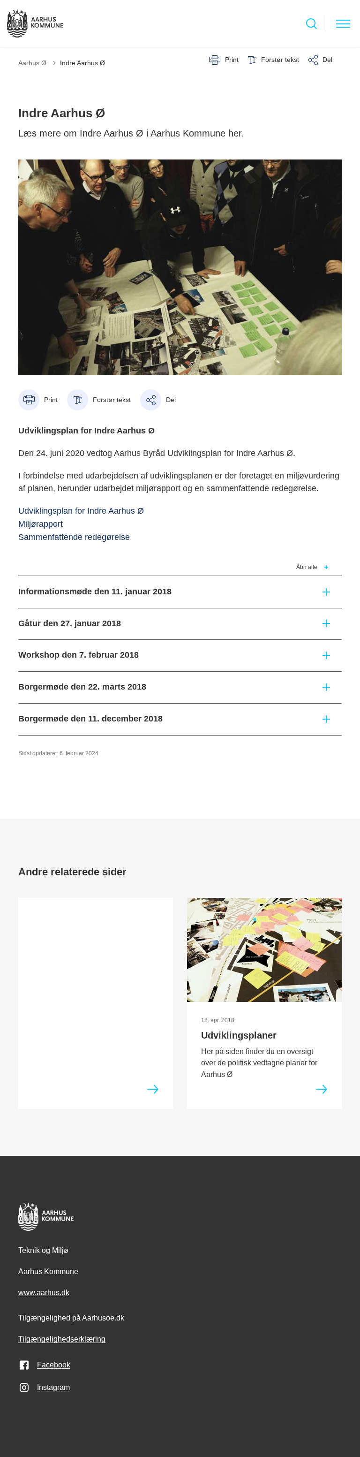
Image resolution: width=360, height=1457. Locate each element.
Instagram (53, 1387)
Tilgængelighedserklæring (61, 1339)
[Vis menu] (343, 23)
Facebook (53, 1365)
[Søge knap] (311, 23)
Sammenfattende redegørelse (74, 537)
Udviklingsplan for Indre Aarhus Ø (81, 511)
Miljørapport (40, 524)
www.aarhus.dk (43, 1293)
